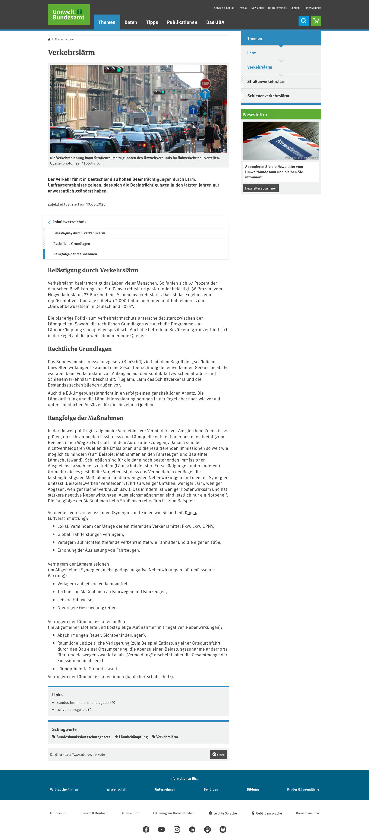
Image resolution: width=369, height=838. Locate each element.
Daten (130, 21)
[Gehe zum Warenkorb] (316, 21)
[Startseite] (69, 14)
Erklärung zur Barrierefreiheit (174, 812)
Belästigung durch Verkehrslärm (79, 233)
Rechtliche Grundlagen (71, 243)
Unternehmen (165, 789)
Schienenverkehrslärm (268, 95)
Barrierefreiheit (277, 8)
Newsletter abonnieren (261, 188)
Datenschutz (130, 812)
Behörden (211, 789)
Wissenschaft (116, 789)
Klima (190, 512)
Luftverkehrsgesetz (72, 709)
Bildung (253, 789)
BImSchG (132, 361)
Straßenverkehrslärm (267, 81)
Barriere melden (307, 812)
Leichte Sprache (225, 813)
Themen (107, 21)
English (295, 8)
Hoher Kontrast (312, 8)
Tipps (152, 21)
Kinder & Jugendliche (303, 789)
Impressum (58, 812)
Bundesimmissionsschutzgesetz (83, 736)
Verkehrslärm (167, 736)
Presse (243, 8)
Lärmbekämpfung (133, 736)
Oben (221, 754)
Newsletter (257, 8)
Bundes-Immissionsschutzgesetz (83, 702)
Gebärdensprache (269, 813)
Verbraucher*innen (64, 789)
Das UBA (215, 21)
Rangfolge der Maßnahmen (75, 253)
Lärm (72, 39)
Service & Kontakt (224, 8)
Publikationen (182, 21)
